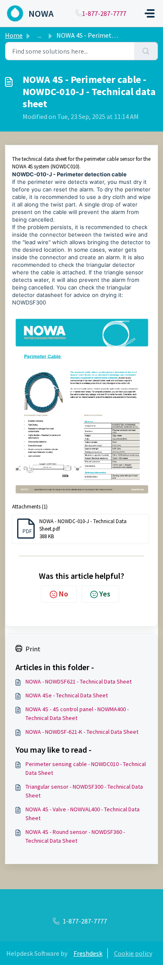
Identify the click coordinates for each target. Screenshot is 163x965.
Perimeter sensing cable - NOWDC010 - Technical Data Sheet (85, 768)
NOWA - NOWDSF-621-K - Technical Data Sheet (81, 731)
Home (14, 35)
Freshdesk (88, 953)
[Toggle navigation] (149, 13)
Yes (104, 594)
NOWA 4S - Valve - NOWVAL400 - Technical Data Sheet (82, 813)
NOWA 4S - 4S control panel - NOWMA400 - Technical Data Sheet (77, 713)
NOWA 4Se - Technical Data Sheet (66, 695)
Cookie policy (133, 953)
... (39, 35)
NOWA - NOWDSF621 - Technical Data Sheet (78, 681)
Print (33, 649)
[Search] (146, 51)
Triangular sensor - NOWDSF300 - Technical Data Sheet (84, 791)
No (63, 594)
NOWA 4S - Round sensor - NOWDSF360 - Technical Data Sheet (75, 836)
